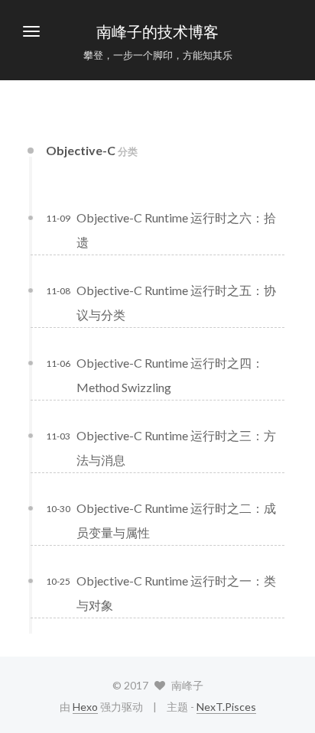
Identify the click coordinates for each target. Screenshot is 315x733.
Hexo (85, 706)
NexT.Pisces (226, 706)
